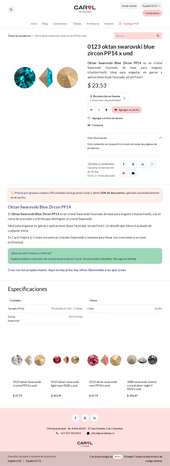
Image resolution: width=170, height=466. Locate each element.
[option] (85, 371)
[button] (11, 9)
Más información (97, 137)
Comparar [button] (97, 125)
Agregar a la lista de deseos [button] (107, 118)
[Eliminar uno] (91, 109)
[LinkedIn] (143, 164)
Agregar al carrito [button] (128, 109)
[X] (133, 164)
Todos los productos (19, 35)
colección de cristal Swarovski (50, 258)
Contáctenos (152, 13)
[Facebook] (124, 164)
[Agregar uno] (106, 109)
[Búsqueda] (158, 35)
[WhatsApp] (152, 164)
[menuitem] (34, 23)
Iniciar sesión (129, 5)
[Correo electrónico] (133, 173)
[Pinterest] (124, 173)
